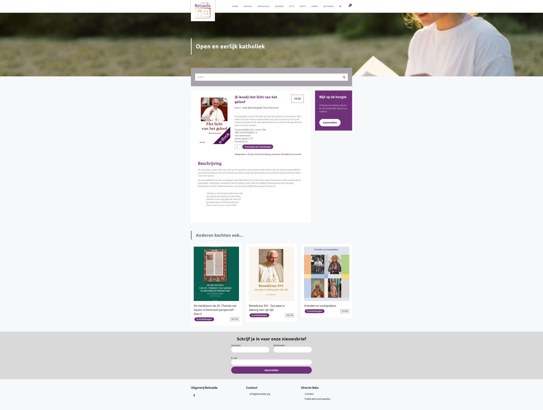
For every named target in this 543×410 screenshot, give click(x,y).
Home (235, 6)
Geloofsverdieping (263, 154)
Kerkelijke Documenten (291, 154)
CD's (291, 6)
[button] (225, 99)
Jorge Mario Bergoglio (252, 107)
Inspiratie (276, 154)
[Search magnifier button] (344, 77)
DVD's (303, 6)
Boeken (279, 6)
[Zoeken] (340, 6)
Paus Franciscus (271, 107)
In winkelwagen (204, 319)
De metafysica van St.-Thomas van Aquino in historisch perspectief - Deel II (215, 310)
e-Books (250, 154)
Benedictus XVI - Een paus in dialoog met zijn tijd (267, 308)
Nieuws (248, 6)
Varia (315, 6)
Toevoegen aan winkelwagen (257, 147)
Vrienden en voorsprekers (320, 305)
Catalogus (264, 6)
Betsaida (329, 6)
